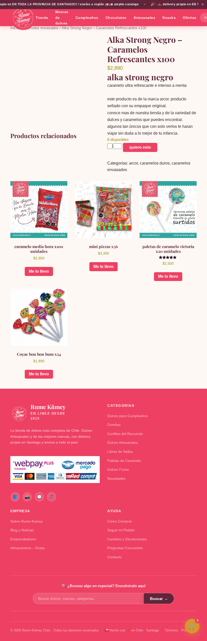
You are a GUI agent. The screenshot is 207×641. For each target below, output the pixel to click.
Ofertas (189, 18)
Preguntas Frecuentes (125, 548)
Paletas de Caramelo (124, 461)
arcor (133, 163)
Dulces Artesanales (122, 442)
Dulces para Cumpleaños (127, 416)
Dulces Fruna (118, 469)
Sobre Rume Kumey (26, 521)
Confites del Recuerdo (125, 434)
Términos (171, 630)
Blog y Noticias (22, 530)
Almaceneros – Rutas (27, 548)
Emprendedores (23, 539)
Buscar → (159, 598)
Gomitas (114, 425)
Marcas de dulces (61, 17)
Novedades (116, 478)
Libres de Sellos (120, 452)
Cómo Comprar (119, 521)
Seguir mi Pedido (121, 530)
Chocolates (116, 18)
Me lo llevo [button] (39, 271)
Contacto (114, 557)
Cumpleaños (86, 18)
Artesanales (145, 18)
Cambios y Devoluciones (127, 539)
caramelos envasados (40, 28)
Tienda (42, 18)
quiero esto (140, 147)
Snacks (169, 18)
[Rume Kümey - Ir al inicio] (23, 17)
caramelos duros (155, 163)
